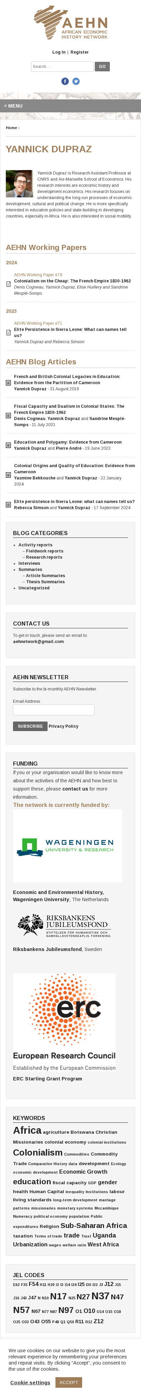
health (20, 1191)
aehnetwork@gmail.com (38, 641)
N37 (100, 1295)
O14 (100, 1312)
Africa (27, 1130)
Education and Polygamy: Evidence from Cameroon (67, 442)
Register (79, 52)
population (79, 1216)
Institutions (97, 1192)
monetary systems (75, 1208)
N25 (71, 1298)
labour (117, 1191)
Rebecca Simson (31, 507)
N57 (21, 1310)
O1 (78, 1311)
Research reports (44, 557)
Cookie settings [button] (30, 1382)
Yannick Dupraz (30, 389)
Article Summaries (45, 575)
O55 (46, 1321)
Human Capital (46, 1191)
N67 (35, 1311)
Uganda (104, 1235)
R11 (79, 1321)
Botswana (82, 1132)
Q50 (70, 1322)
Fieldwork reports (44, 551)
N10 (45, 1298)
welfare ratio (74, 1245)
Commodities (76, 1154)
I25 (81, 1284)
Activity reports (35, 545)
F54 (33, 1284)
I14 (67, 1285)
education (32, 1181)
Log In (58, 52)
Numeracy (22, 1216)
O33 (25, 1322)
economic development (35, 1172)
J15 (118, 1285)
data (72, 1164)
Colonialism (38, 1152)
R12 (88, 1322)
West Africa (103, 1244)
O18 (117, 1312)
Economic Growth (83, 1172)
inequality (74, 1192)
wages (55, 1245)
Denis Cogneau (30, 418)
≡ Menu (13, 106)
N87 (53, 1312)
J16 (16, 1298)
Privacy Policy (63, 726)
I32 (95, 1285)
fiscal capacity (69, 1182)
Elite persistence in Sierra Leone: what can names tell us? (74, 501)
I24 (73, 1285)
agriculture (56, 1132)
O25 (16, 1322)
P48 (55, 1322)
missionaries (43, 1208)
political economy (50, 1216)
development (94, 1163)
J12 (108, 1284)
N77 (45, 1312)
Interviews (29, 563)
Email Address (26, 701)
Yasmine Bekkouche (34, 478)
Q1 (62, 1322)
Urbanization (30, 1244)
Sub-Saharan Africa (94, 1225)
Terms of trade (48, 1236)
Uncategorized (34, 588)
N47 (117, 1297)
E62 (16, 1285)
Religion (49, 1226)
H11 (43, 1285)
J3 (101, 1285)
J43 (24, 1298)
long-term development (75, 1200)
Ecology (118, 1164)
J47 (32, 1297)
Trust (86, 1236)
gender (107, 1182)
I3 (61, 1285)
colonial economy (65, 1142)
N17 (58, 1296)
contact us (75, 789)
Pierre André (68, 448)
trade (72, 1235)
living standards (32, 1199)
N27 (83, 1296)
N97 (66, 1310)
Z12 (98, 1321)
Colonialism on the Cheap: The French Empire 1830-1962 (72, 281)
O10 (89, 1311)
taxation (23, 1236)
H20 (51, 1285)
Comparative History (47, 1164)
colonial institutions (107, 1142)
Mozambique (106, 1208)
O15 (108, 1312)
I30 (88, 1285)
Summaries (30, 569)
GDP (92, 1183)
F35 (24, 1285)
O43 (35, 1321)
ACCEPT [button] (69, 1382)
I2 (57, 1285)
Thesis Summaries (45, 581)
